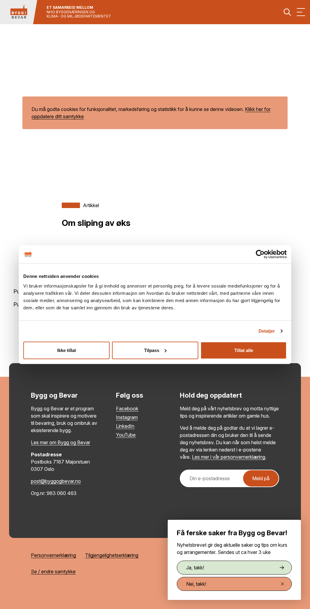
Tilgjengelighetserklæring (111, 555)
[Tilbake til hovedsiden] (19, 12)
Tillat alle (243, 350)
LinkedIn (125, 426)
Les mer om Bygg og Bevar (60, 442)
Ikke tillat (66, 350)
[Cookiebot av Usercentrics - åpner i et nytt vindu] (260, 254)
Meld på (260, 478)
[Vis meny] (301, 12)
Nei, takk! (196, 584)
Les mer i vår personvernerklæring (228, 457)
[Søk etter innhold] (287, 12)
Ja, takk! (195, 568)
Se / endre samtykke (53, 571)
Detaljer (267, 331)
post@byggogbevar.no (56, 481)
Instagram (127, 417)
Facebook (127, 408)
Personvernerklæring (53, 555)
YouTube (126, 435)
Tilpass (151, 350)
